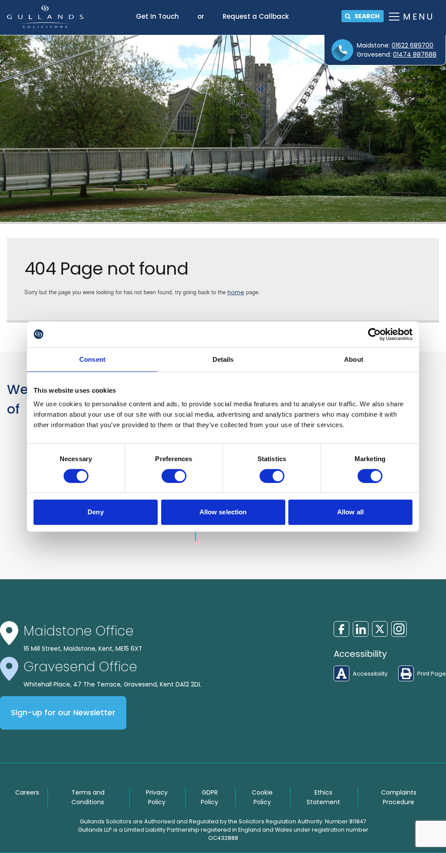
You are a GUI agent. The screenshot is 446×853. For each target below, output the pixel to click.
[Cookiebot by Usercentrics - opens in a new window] (374, 334)
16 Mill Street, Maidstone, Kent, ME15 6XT (83, 648)
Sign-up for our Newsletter (63, 712)
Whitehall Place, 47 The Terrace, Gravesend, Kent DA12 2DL (112, 684)
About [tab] (353, 359)
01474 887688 (414, 54)
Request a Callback (256, 16)
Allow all (350, 512)
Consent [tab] (92, 359)
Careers (27, 792)
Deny (95, 512)
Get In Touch (157, 16)
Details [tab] (223, 359)
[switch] (174, 476)
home (235, 292)
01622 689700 (412, 45)
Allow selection (223, 512)
